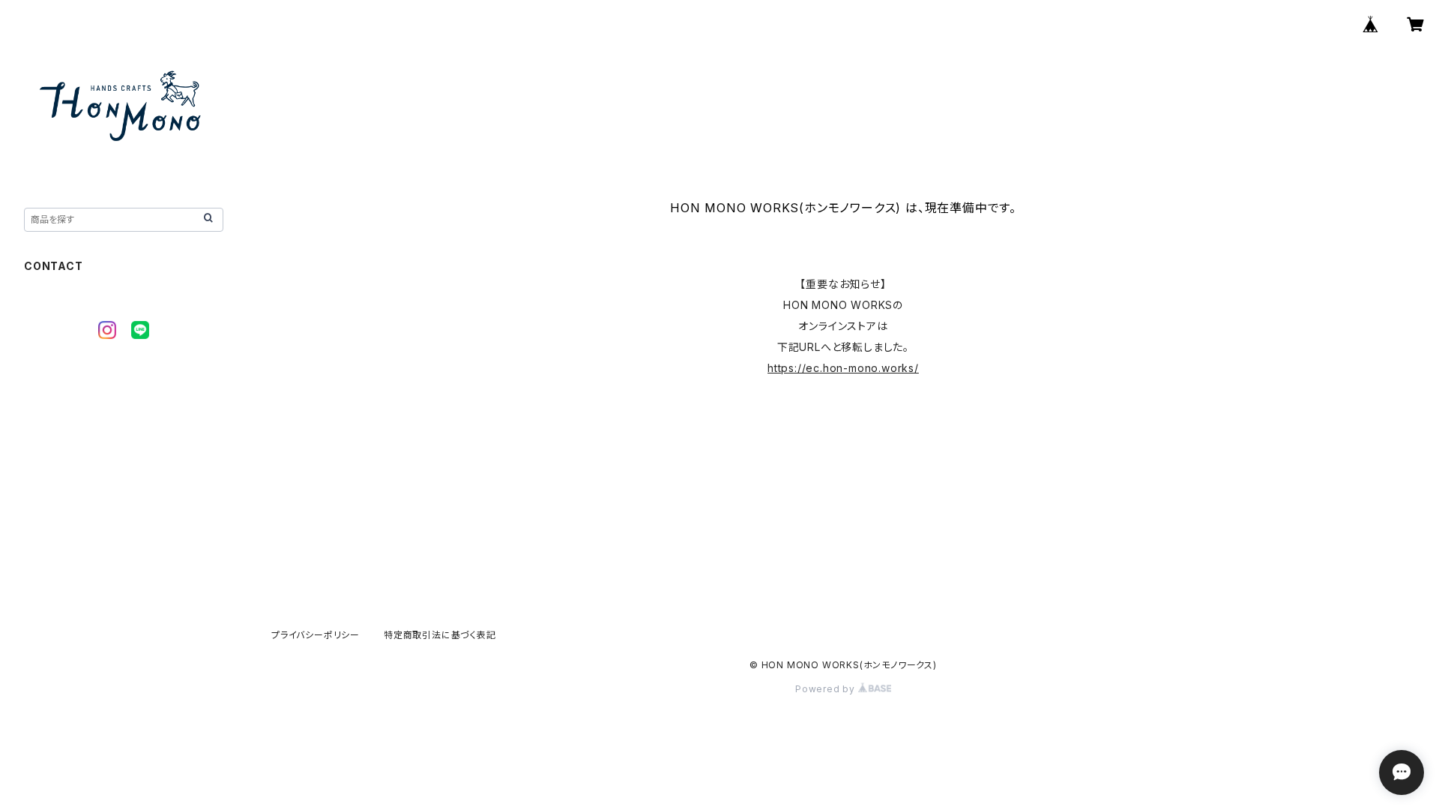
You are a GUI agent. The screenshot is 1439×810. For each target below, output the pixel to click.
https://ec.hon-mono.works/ (843, 368)
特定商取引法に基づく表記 (440, 634)
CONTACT (53, 266)
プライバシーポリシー (315, 634)
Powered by (826, 688)
